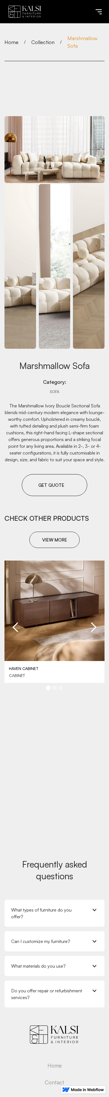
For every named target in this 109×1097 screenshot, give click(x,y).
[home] (23, 12)
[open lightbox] (54, 149)
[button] (99, 12)
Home (11, 42)
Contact (54, 1082)
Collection (42, 42)
